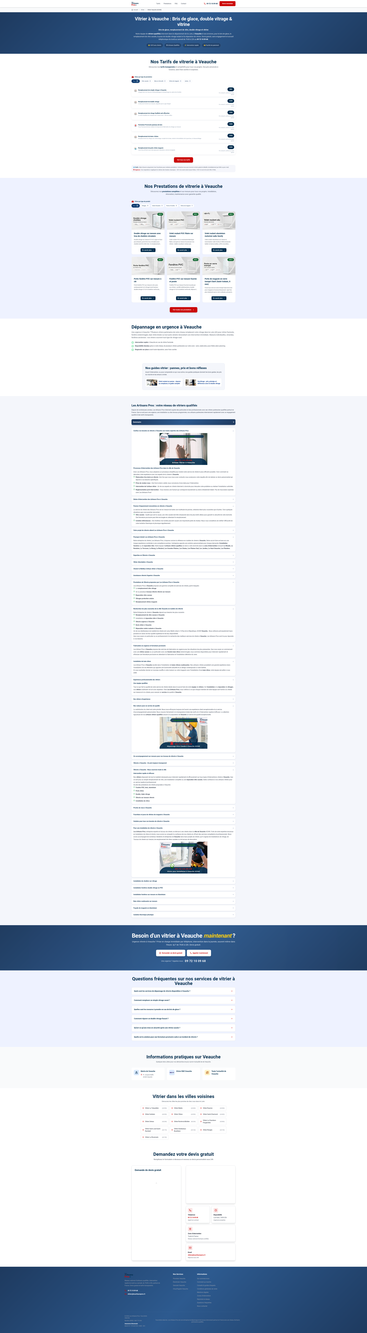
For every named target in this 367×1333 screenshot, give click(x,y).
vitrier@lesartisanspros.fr (196, 1255)
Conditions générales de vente (207, 1289)
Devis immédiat (227, 3)
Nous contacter (202, 1306)
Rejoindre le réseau (203, 1299)
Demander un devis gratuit (172, 953)
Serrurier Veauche (179, 1285)
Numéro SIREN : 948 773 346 (133, 1320)
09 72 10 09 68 (212, 4)
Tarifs (158, 3)
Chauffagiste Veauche (180, 1289)
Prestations (167, 3)
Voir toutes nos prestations (182, 310)
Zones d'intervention (204, 1296)
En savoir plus (147, 250)
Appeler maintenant (200, 953)
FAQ (176, 3)
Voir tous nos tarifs (183, 160)
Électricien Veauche (179, 1282)
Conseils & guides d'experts (206, 1285)
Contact (183, 3)
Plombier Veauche (179, 1278)
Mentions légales (203, 1292)
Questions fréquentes (204, 1303)
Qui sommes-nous (203, 1278)
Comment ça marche (204, 1282)
